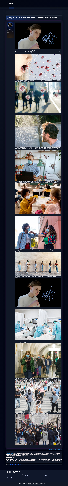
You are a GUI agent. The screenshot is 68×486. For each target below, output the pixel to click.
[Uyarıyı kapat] (61, 11)
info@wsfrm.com (46, 473)
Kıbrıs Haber (10, 477)
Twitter (45, 474)
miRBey (8, 18)
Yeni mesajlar (8, 9)
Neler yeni (17, 7)
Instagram (45, 475)
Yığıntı (8, 477)
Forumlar (11, 7)
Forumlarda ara (13, 9)
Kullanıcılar (24, 7)
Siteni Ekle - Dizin (32, 7)
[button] (19, 8)
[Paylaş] (59, 22)
